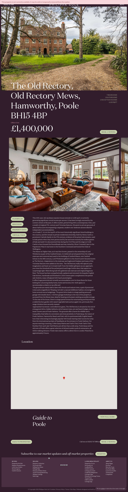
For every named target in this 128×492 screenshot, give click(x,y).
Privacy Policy (60, 489)
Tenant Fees (88, 478)
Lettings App (88, 481)
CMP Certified (89, 480)
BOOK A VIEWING (108, 442)
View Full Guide (107, 417)
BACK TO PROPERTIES (21, 442)
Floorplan (17, 219)
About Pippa (109, 463)
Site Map (73, 489)
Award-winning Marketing (38, 472)
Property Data (19, 230)
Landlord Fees (89, 467)
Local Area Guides (17, 467)
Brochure (17, 224)
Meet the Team (110, 467)
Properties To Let (90, 463)
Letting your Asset (90, 470)
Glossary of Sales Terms (38, 470)
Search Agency (16, 469)
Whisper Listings (37, 474)
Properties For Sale (17, 463)
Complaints (109, 474)
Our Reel (108, 465)
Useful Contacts (16, 470)
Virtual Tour (18, 235)
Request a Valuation (38, 463)
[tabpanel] (64, 174)
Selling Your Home (38, 467)
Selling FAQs (36, 469)
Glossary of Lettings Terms (92, 476)
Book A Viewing (108, 132)
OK (123, 488)
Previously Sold (37, 465)
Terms (67, 489)
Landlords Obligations (91, 472)
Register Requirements (18, 465)
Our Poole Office (110, 469)
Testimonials (109, 472)
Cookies (52, 489)
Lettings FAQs (89, 474)
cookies (103, 488)
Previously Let (89, 465)
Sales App (35, 476)
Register (101, 454)
